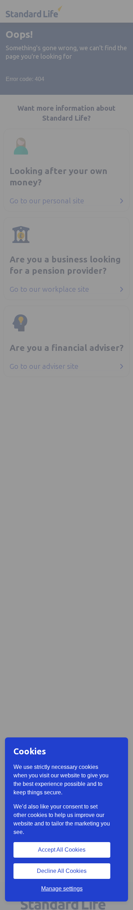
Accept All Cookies (61, 850)
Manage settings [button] (62, 889)
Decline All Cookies (62, 871)
